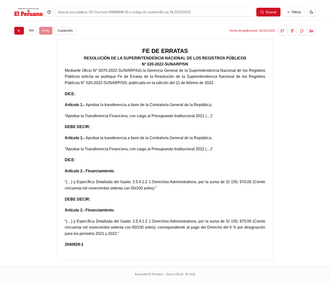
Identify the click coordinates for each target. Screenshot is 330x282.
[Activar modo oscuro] (311, 12)
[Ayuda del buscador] (49, 12)
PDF (31, 30)
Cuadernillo (65, 30)
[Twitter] (282, 30)
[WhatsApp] (301, 30)
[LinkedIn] (311, 30)
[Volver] (19, 31)
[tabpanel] (165, 149)
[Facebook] (292, 30)
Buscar (271, 12)
